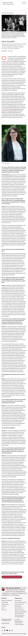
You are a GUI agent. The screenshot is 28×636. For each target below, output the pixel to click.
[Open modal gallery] (14, 143)
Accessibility (17, 619)
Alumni (3, 608)
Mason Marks (13, 106)
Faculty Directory (5, 604)
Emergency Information (19, 609)
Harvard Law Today (8, 2)
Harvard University (5, 623)
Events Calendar (18, 600)
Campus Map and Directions (20, 602)
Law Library (4, 606)
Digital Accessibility (19, 621)
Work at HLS (4, 609)
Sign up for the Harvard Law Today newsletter (12, 577)
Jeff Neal (10, 50)
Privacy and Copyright (19, 624)
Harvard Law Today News (7, 600)
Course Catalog (5, 602)
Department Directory (19, 604)
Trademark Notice (18, 622)
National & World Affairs (7, 13)
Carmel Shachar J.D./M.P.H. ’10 (13, 94)
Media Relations (18, 606)
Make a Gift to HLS (18, 608)
